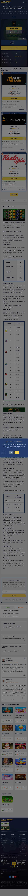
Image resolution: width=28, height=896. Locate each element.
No (11, 452)
